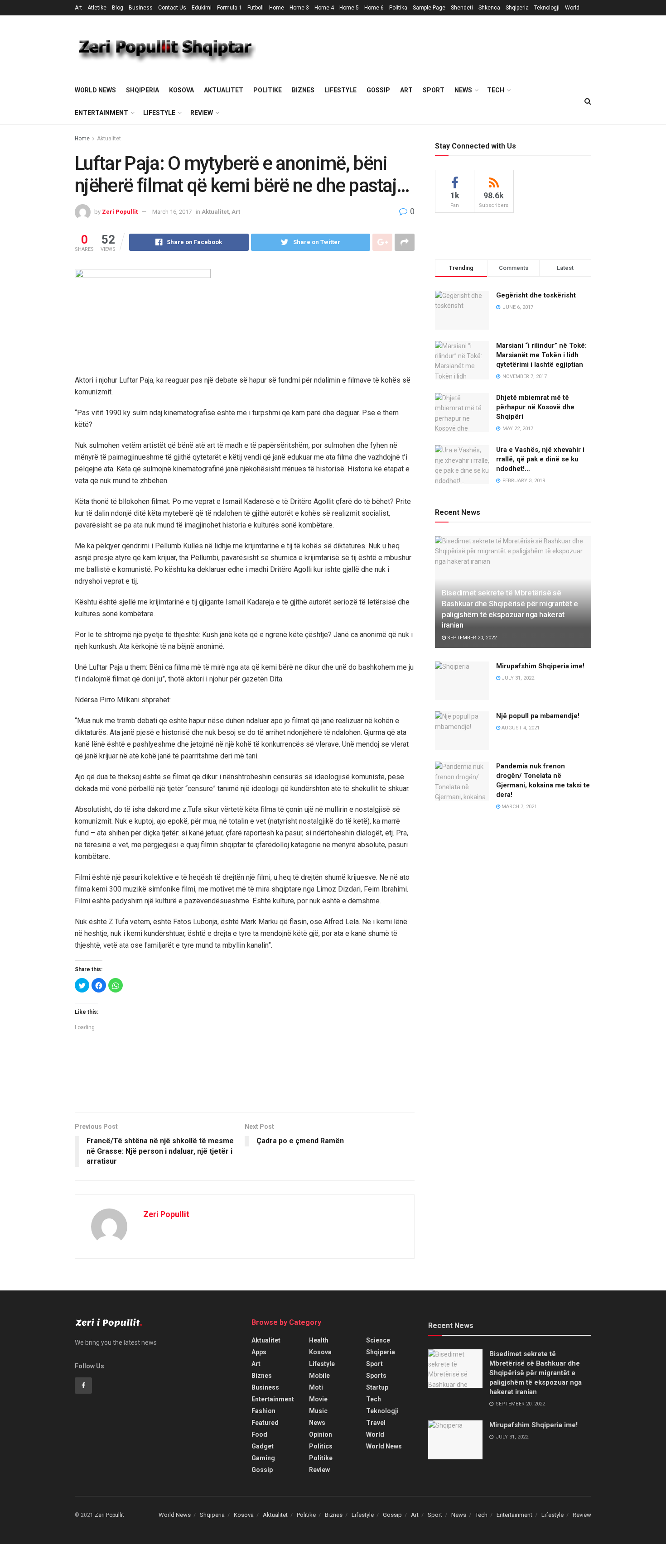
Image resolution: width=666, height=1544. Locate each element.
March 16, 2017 (172, 211)
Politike (267, 90)
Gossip (378, 90)
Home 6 (374, 8)
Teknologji (547, 8)
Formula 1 (229, 8)
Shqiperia (517, 8)
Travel (376, 1422)
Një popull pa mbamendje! (537, 716)
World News (95, 90)
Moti (316, 1387)
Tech (495, 90)
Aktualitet (223, 90)
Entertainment (101, 112)
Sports (376, 1375)
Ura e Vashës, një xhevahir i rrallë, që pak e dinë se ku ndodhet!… (540, 459)
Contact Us (172, 8)
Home (276, 8)
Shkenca (489, 8)
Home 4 (324, 8)
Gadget (262, 1446)
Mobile (319, 1375)
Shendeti (462, 8)
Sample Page (429, 8)
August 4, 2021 (520, 728)
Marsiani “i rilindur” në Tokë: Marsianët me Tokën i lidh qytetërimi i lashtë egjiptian (541, 355)
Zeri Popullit (120, 211)
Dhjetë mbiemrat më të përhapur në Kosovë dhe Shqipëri (535, 407)
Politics (321, 1446)
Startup (377, 1387)
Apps (258, 1352)
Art (78, 8)
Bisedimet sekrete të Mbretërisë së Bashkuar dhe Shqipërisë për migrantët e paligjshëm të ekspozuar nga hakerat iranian (535, 1373)
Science (378, 1340)
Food (259, 1434)
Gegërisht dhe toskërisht (536, 295)
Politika (398, 8)
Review (201, 112)
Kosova (181, 90)
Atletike (96, 8)
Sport (433, 90)
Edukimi (202, 8)
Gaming (263, 1458)
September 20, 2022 (471, 638)
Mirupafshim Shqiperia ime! (540, 666)
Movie (318, 1399)
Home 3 (299, 8)
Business (141, 8)
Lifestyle (340, 90)
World (572, 8)
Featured (265, 1422)
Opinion (320, 1434)
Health (318, 1340)
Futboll (255, 8)
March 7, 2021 (518, 807)
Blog (117, 8)
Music (318, 1411)
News (463, 90)
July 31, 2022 (517, 678)
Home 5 (349, 8)
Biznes (303, 90)
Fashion (263, 1411)
